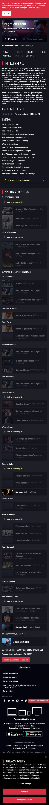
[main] (24, 779)
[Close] (46, 757)
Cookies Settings (24, 783)
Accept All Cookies (24, 799)
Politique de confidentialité (30, 778)
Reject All (24, 791)
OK (8, 13)
